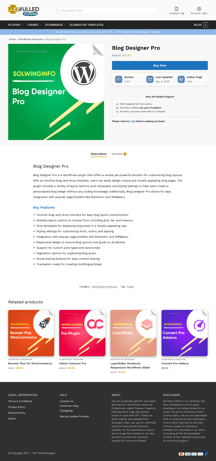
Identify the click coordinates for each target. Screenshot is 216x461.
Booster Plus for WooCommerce (30, 363)
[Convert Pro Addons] (185, 333)
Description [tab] (99, 153)
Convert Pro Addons (175, 363)
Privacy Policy (16, 407)
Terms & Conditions (20, 401)
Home (12, 39)
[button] (201, 25)
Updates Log (176, 13)
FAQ (133, 121)
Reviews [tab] (119, 153)
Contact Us (66, 401)
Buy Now (159, 65)
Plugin (130, 286)
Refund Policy (16, 412)
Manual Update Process (74, 416)
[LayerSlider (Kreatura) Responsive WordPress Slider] (133, 333)
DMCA (12, 418)
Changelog (66, 410)
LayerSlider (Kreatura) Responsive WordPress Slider (130, 365)
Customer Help (69, 405)
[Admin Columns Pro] (82, 333)
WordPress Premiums (31, 39)
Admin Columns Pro (72, 363)
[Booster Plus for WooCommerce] (31, 333)
